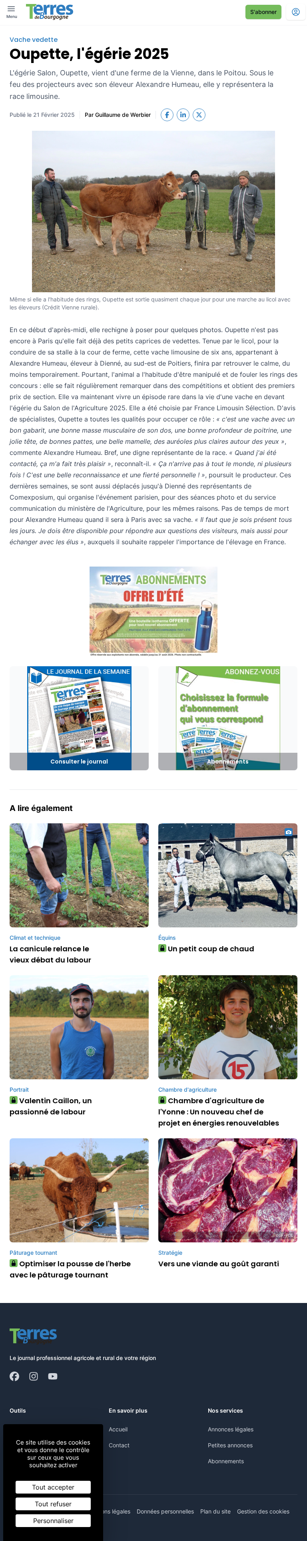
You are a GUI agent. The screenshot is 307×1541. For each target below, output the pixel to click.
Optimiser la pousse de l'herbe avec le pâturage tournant (70, 1269)
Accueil (118, 1429)
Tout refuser (53, 1504)
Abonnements (226, 1461)
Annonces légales (230, 1429)
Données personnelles (165, 1511)
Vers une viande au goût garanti (218, 1264)
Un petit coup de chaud (208, 949)
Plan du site (215, 1511)
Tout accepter (53, 1487)
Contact (119, 1445)
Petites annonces (230, 1445)
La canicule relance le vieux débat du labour (50, 954)
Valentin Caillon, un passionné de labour (51, 1106)
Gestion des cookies (263, 1511)
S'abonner (263, 11)
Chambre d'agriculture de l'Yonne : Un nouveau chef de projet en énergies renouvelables (218, 1112)
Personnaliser (53, 1521)
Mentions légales (108, 1511)
